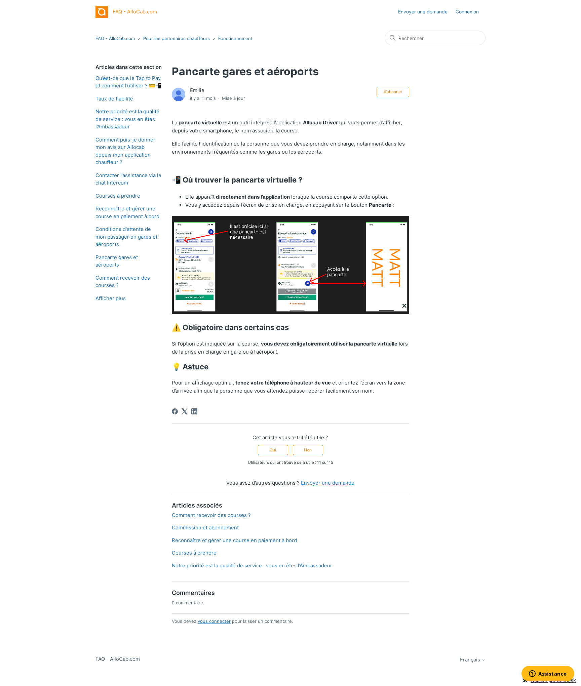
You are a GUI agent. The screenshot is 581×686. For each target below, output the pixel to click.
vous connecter (214, 621)
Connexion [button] (467, 11)
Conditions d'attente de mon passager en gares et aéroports (126, 236)
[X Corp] (185, 411)
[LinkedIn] (194, 411)
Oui (273, 449)
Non (308, 449)
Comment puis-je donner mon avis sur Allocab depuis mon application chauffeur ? (125, 151)
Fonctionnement (235, 38)
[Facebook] (175, 411)
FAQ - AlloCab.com (115, 38)
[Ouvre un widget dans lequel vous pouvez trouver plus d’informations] (547, 674)
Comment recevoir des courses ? (122, 282)
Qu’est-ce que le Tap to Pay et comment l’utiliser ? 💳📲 (128, 82)
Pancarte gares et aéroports (116, 261)
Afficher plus (110, 298)
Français (470, 659)
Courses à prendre (117, 196)
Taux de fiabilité (114, 98)
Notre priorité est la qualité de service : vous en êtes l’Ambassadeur (127, 119)
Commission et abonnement (205, 527)
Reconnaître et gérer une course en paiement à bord (127, 212)
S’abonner (393, 91)
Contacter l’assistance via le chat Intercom (128, 179)
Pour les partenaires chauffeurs (176, 38)
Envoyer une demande (423, 11)
